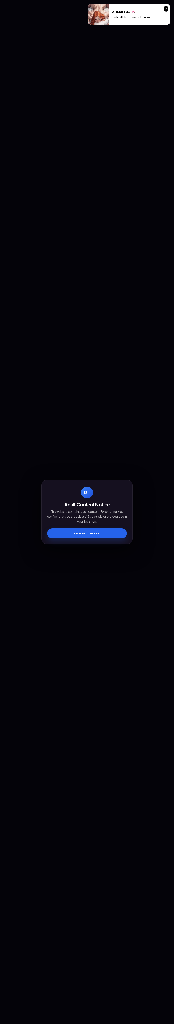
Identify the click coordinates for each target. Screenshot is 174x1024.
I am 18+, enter (87, 533)
